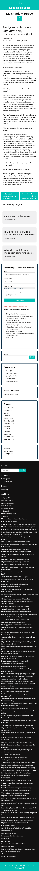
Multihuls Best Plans (8, 846)
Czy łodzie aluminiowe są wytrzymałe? (13, 622)
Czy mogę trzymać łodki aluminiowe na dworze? (16, 625)
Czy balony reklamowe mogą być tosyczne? (15, 549)
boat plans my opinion (8, 825)
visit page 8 (5, 511)
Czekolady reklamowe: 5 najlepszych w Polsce (16, 780)
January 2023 (8, 434)
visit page (4, 516)
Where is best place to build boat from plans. (15, 793)
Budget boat (5, 838)
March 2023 (7, 431)
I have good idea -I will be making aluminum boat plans (19, 233)
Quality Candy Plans (12, 376)
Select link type (8, 286)
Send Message (19, 300)
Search (6, 354)
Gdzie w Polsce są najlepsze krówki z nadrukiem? (17, 676)
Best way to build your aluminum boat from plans (16, 742)
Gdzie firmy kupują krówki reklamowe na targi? (16, 612)
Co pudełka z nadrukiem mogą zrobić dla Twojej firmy (18, 768)
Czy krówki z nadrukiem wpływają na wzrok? (15, 559)
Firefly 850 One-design (8, 856)
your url (6, 271)
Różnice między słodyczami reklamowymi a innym (17, 765)
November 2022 (9, 439)
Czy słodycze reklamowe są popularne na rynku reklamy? (19, 614)
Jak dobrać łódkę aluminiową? (10, 754)
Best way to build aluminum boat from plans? (15, 542)
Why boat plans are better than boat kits (13, 796)
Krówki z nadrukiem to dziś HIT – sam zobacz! (16, 773)
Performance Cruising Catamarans (12, 836)
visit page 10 (10, 371)
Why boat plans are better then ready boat (14, 823)
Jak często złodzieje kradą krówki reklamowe (15, 584)
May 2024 (7, 413)
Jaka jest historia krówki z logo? (11, 617)
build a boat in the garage (17, 216)
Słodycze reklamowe (9, 71)
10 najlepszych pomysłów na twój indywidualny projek (18, 762)
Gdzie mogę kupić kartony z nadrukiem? (13, 666)
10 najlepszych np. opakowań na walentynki (15, 708)
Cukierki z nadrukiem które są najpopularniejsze (16, 552)
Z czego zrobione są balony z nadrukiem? (14, 661)
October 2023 (8, 426)
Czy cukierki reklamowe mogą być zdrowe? (15, 606)
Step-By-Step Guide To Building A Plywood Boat (16, 828)
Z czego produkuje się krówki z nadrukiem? (15, 619)
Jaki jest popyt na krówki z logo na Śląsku (14, 577)
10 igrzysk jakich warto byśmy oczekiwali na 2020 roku (18, 770)
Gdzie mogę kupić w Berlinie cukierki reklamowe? (17, 688)
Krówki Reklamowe (12, 381)
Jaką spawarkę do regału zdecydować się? (15, 757)
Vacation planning (6, 831)
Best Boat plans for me (8, 833)
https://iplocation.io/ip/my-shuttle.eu (19, 323)
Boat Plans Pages (11, 373)
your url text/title (8, 278)
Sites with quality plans (8, 514)
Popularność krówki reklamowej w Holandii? (15, 564)
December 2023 (9, 421)
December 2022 (9, 437)
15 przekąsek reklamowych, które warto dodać (16, 790)
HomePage (5, 490)
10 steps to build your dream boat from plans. (15, 599)
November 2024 (9, 408)
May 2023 (7, 429)
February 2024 (8, 418)
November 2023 (9, 423)
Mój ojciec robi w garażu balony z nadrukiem (15, 562)
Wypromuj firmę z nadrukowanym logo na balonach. (17, 725)
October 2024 (8, 410)
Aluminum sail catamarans (9, 854)
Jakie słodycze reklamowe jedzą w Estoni (14, 679)
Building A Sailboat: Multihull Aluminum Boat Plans (17, 820)
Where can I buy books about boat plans (14, 519)
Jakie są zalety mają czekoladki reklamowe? (15, 691)
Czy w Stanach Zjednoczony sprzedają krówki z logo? (18, 674)
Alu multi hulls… (6, 841)
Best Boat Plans (11, 378)
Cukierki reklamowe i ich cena (10, 587)
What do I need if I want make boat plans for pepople (19, 251)
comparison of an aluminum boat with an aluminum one (18, 529)
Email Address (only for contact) (12, 292)
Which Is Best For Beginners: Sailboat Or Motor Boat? (18, 817)
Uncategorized (8, 451)
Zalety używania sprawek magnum (12, 760)
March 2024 (7, 416)
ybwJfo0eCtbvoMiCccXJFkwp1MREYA (15, 41)
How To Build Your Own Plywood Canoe (13, 844)
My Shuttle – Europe (19, 13)
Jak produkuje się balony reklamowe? (13, 664)
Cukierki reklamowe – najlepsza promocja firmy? (16, 788)
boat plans (7, 449)
